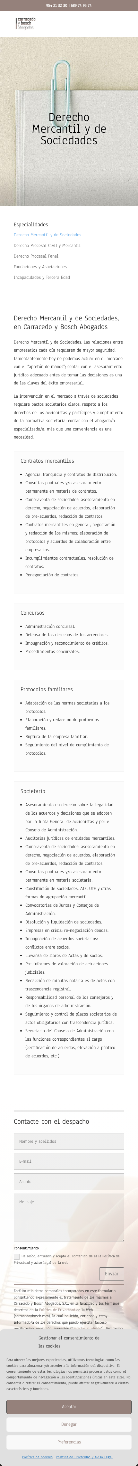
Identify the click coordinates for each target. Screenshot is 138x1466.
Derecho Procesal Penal (36, 256)
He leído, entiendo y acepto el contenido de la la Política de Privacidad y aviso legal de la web (67, 1259)
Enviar (111, 1273)
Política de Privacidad (57, 1309)
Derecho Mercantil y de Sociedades (47, 235)
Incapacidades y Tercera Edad (42, 277)
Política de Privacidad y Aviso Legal (84, 1457)
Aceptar (69, 1407)
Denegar (69, 1424)
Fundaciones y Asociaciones (40, 267)
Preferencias (69, 1442)
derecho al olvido (87, 1328)
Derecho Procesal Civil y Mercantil (47, 245)
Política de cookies (37, 1457)
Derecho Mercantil (31, 342)
